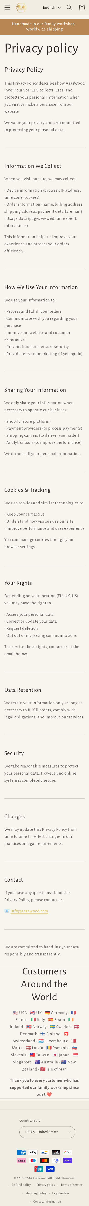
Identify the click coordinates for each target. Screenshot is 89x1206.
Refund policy (21, 1185)
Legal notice (60, 1193)
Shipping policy (36, 1193)
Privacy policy (46, 1185)
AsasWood (40, 1178)
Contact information (47, 1201)
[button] (7, 7)
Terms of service (72, 1185)
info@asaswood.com (29, 911)
